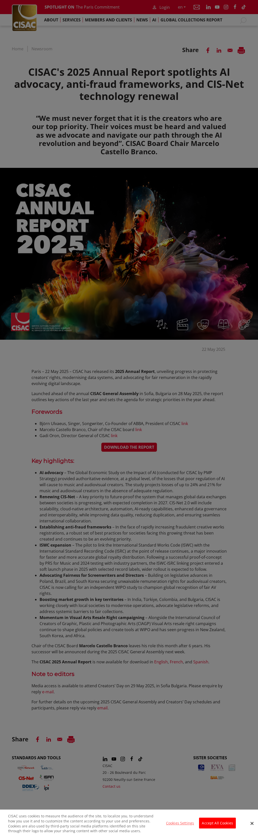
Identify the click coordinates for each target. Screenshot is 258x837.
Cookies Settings (180, 823)
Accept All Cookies (217, 823)
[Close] (251, 823)
